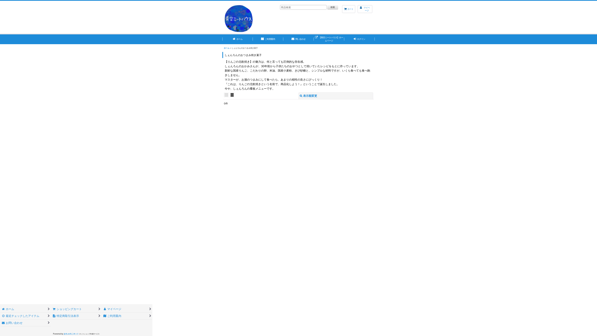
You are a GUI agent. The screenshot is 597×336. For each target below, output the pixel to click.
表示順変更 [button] (310, 95)
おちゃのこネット (71, 334)
